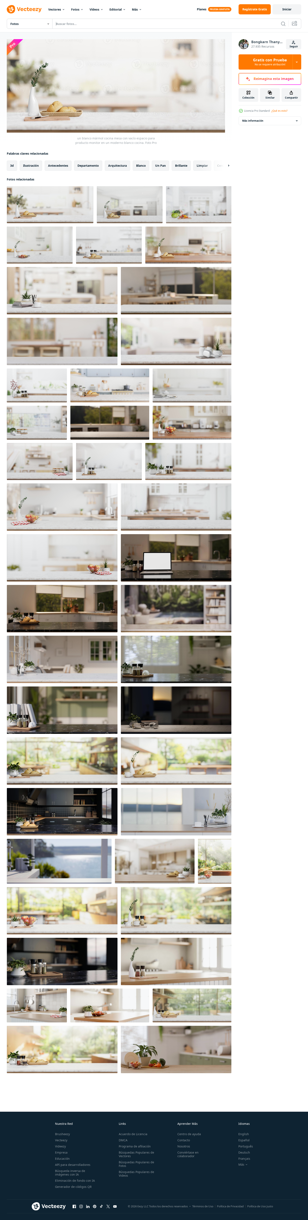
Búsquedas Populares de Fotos (136, 1164)
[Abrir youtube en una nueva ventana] (115, 1206)
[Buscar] (283, 23)
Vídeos (94, 9)
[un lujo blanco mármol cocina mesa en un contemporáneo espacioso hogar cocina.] (62, 761)
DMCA (123, 1140)
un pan (160, 165)
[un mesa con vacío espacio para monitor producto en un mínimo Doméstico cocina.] (109, 423)
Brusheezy (62, 1134)
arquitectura (117, 165)
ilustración (31, 165)
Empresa (61, 1152)
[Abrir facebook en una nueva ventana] (74, 1206)
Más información (252, 120)
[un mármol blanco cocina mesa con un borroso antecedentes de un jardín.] (214, 861)
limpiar (202, 165)
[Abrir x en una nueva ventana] (108, 1206)
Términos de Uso (202, 1206)
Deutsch (244, 1152)
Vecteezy (61, 1140)
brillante (181, 165)
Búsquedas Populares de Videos (136, 1173)
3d (12, 165)
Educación (62, 1159)
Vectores (54, 9)
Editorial (115, 9)
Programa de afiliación (135, 1146)
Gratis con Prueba (270, 62)
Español (244, 1140)
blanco (141, 165)
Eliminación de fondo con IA (75, 1181)
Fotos (75, 9)
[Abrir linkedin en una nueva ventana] (88, 1206)
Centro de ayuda (189, 1134)
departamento (88, 165)
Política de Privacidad (230, 1206)
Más (135, 9)
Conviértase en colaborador (188, 1154)
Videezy (60, 1146)
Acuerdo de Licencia (133, 1134)
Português (245, 1146)
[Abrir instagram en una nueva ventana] (81, 1206)
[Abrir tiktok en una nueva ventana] (101, 1206)
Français (244, 1159)
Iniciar (286, 9)
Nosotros (183, 1146)
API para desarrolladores (72, 1165)
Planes (201, 9)
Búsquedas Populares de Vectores (136, 1154)
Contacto (183, 1140)
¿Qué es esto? (279, 111)
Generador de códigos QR (73, 1187)
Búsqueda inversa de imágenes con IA (70, 1172)
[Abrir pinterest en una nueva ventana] (94, 1206)
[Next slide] (225, 165)
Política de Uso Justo (260, 1206)
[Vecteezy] (24, 9)
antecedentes (58, 165)
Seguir (294, 46)
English (243, 1134)
